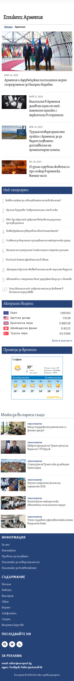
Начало (8, 27)
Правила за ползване (15, 556)
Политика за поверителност (21, 562)
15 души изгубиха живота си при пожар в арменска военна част (49, 171)
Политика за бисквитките (19, 568)
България (8, 596)
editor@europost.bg (20, 663)
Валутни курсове (13, 625)
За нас (6, 544)
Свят (5, 601)
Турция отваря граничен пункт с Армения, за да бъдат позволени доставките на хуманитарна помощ (47, 141)
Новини (7, 590)
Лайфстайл (9, 613)
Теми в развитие (34, 424)
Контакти (9, 550)
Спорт (6, 619)
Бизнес (6, 607)
